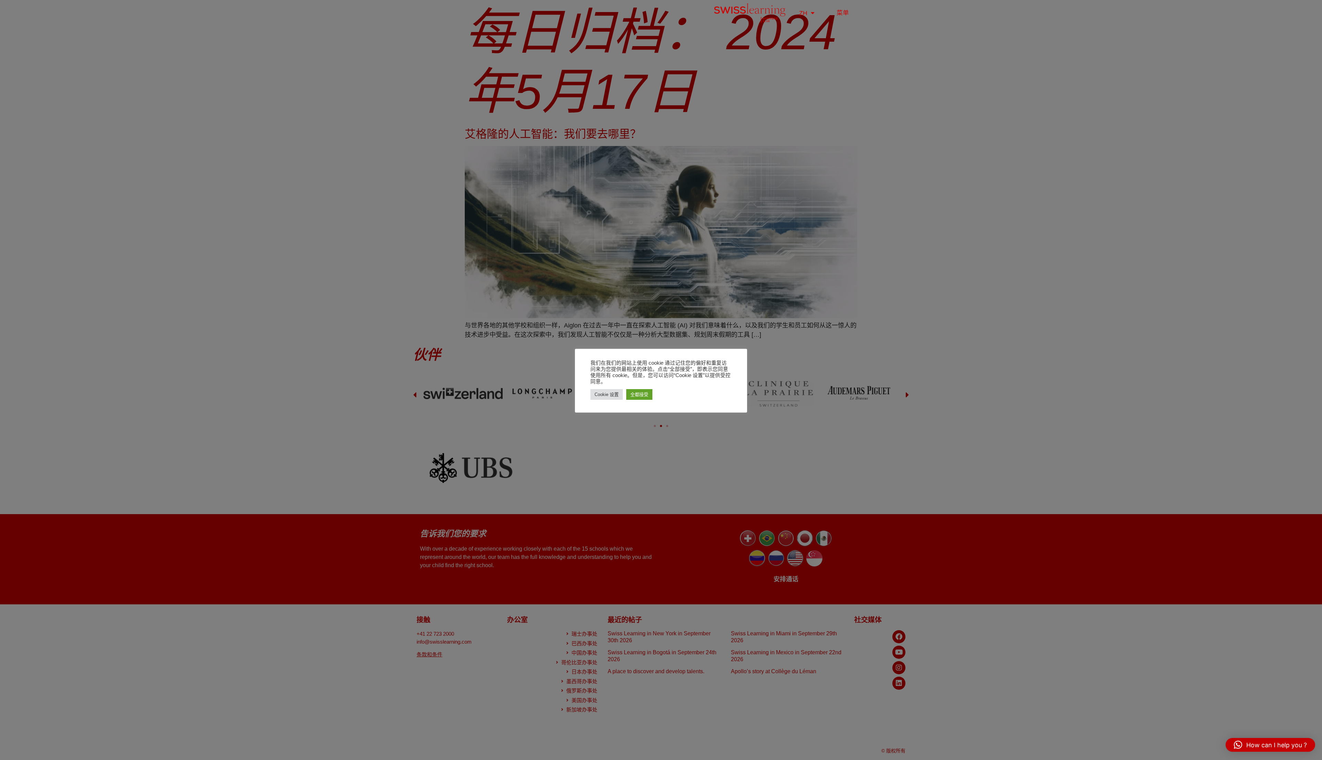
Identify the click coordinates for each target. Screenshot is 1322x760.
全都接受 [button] (639, 394)
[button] (1270, 745)
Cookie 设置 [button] (607, 394)
